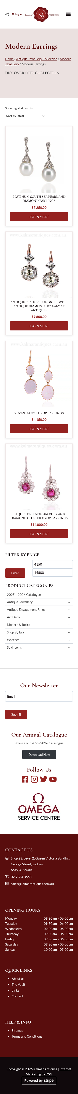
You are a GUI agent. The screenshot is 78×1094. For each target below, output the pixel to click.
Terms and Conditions (27, 1036)
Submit (16, 714)
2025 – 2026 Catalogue (24, 594)
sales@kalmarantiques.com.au (32, 884)
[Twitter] (43, 779)
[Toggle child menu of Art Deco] (69, 617)
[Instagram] (34, 779)
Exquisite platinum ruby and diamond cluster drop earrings (39, 516)
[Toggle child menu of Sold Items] (69, 647)
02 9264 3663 (21, 877)
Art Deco (13, 617)
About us (18, 979)
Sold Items (14, 647)
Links (15, 990)
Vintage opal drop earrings (39, 413)
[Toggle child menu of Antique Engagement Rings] (69, 609)
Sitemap (17, 1030)
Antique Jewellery (20, 602)
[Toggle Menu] (68, 14)
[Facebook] (25, 779)
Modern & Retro (18, 625)
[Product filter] (7, 14)
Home (9, 59)
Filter (15, 573)
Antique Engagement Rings (26, 609)
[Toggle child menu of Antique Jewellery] (69, 602)
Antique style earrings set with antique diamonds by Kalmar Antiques (39, 306)
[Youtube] (53, 779)
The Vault (18, 984)
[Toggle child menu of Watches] (69, 639)
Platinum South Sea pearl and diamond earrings (39, 199)
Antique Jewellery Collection (36, 59)
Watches (13, 640)
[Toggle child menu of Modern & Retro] (69, 624)
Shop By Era (15, 632)
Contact (17, 996)
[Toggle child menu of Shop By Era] (69, 632)
